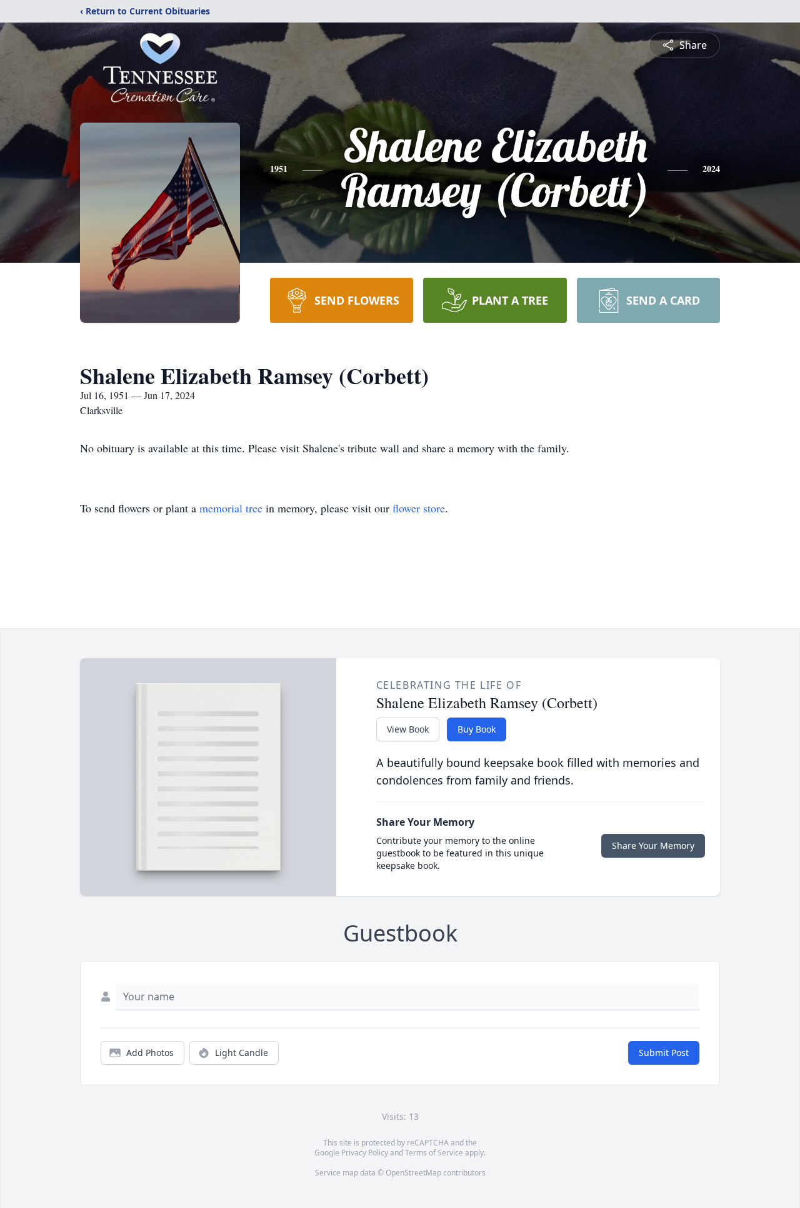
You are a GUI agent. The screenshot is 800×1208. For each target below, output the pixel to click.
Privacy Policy (364, 1152)
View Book (408, 729)
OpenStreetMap (413, 1172)
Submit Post (664, 1052)
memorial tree (230, 507)
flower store (418, 507)
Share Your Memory (653, 845)
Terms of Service (434, 1152)
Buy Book (477, 729)
